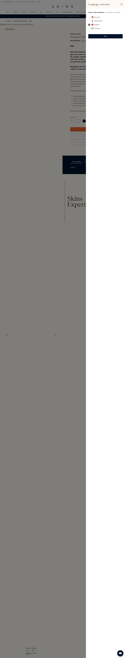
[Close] (121, 4)
